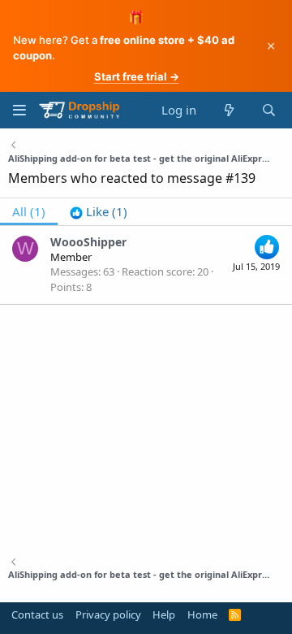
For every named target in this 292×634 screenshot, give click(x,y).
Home (202, 614)
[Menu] (19, 110)
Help (163, 614)
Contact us (37, 614)
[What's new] (228, 110)
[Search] (269, 110)
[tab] (99, 211)
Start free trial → (136, 76)
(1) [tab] (28, 211)
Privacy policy (108, 614)
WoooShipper (88, 242)
